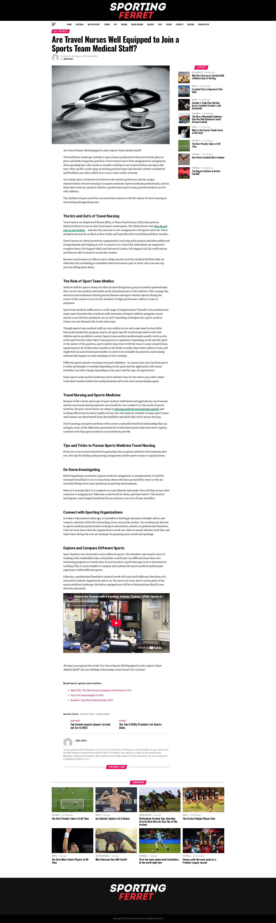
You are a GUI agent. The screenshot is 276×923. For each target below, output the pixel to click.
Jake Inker (68, 59)
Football (80, 24)
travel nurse (103, 714)
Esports (179, 24)
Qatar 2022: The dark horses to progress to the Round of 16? (100, 690)
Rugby (169, 24)
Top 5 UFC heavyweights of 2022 (87, 695)
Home (69, 24)
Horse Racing (137, 24)
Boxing (124, 24)
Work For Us (203, 24)
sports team (87, 714)
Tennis (107, 24)
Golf (160, 24)
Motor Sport (94, 24)
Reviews (190, 24)
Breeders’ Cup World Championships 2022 (91, 700)
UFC (115, 24)
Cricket (150, 24)
